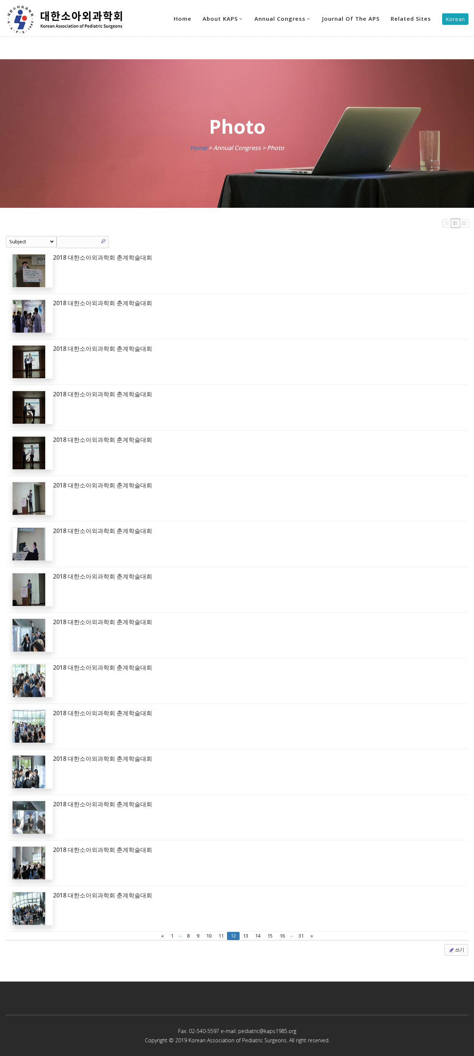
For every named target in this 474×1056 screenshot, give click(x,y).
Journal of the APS (351, 18)
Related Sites (411, 18)
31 (301, 935)
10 (208, 935)
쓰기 (459, 949)
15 (270, 935)
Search (103, 241)
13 (245, 935)
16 (282, 935)
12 (233, 935)
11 (221, 935)
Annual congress (280, 18)
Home (182, 18)
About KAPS (220, 18)
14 (257, 935)
